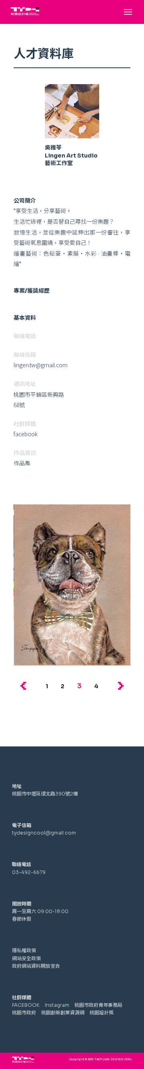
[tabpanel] (72, 584)
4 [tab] (96, 686)
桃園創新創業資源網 (62, 1013)
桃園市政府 (24, 1013)
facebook (26, 434)
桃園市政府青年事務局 (98, 1005)
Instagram (57, 1005)
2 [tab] (62, 686)
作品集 (22, 463)
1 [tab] (47, 686)
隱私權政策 (24, 950)
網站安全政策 (26, 958)
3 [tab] (79, 686)
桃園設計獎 (102, 1013)
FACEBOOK (26, 1005)
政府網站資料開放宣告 (36, 966)
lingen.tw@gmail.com (41, 365)
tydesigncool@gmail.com (44, 833)
